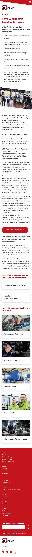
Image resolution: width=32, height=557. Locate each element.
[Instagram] (15, 552)
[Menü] (29, 2)
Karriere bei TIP (6, 482)
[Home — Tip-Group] (8, 7)
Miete (3, 452)
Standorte (4, 466)
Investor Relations (6, 515)
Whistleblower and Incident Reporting (11, 489)
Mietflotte (4, 454)
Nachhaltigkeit (5, 473)
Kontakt (4, 508)
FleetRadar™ (5, 510)
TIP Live (4, 503)
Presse (3, 485)
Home (6, 14)
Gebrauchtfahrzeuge (7, 459)
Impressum (5, 480)
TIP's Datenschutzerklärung (12, 535)
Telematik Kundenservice (8, 513)
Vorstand (4, 487)
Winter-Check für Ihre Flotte (16, 431)
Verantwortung (6, 501)
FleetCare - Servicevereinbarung (16, 297)
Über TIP (4, 478)
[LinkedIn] (7, 552)
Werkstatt (4, 468)
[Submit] (28, 527)
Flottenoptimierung (7, 457)
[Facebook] (3, 552)
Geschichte (4, 499)
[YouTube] (11, 552)
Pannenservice (16, 405)
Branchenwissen (6, 496)
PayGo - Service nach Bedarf (16, 285)
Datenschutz (5, 546)
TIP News (4, 494)
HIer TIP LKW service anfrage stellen (15, 230)
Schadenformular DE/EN (8, 461)
